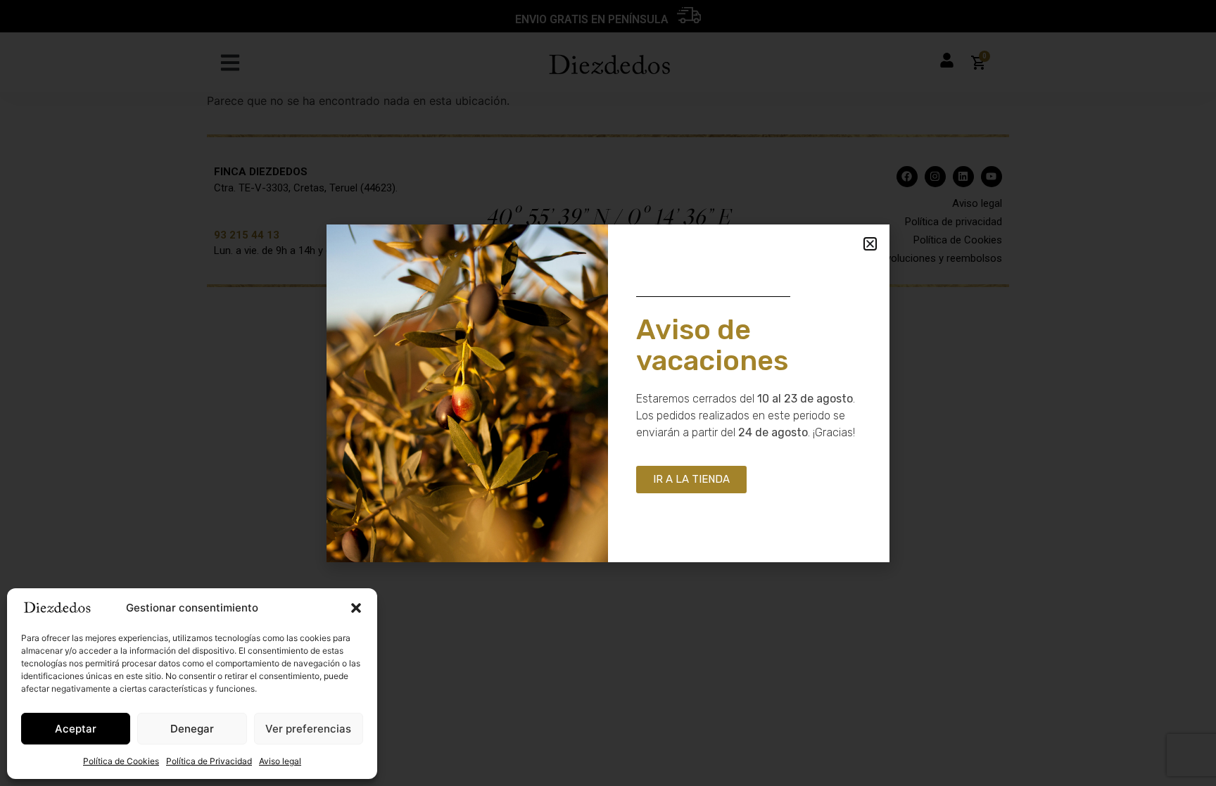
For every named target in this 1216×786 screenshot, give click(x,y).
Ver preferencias (308, 728)
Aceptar (75, 728)
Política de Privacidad (209, 761)
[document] (608, 393)
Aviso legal (280, 761)
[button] (356, 608)
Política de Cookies (121, 761)
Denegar (192, 728)
